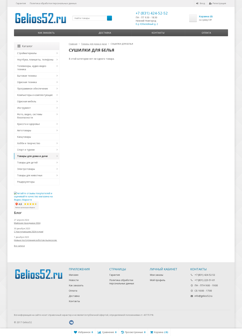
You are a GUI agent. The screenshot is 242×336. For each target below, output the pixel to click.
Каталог (27, 46)
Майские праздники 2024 (27, 223)
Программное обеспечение (32, 88)
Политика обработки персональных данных (53, 3)
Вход (202, 3)
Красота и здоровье (28, 124)
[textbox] (92, 18)
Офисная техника (27, 82)
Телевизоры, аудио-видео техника (31, 67)
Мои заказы (156, 274)
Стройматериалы (27, 53)
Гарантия (21, 3)
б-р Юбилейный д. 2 (147, 24)
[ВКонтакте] (71, 322)
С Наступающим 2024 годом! (28, 231)
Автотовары (24, 130)
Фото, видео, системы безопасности (29, 116)
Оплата (206, 32)
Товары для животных (29, 175)
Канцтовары (24, 136)
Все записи (19, 245)
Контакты (158, 32)
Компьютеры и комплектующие (35, 95)
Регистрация (219, 3)
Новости (74, 280)
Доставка (105, 32)
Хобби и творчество (28, 143)
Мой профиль (157, 280)
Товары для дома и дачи (32, 156)
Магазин (73, 274)
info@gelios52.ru (203, 295)
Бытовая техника (27, 75)
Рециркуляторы (26, 181)
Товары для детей (27, 162)
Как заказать (46, 32)
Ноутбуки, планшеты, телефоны (35, 59)
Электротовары (26, 168)
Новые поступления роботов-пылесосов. (35, 240)
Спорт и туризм (26, 149)
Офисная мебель (26, 101)
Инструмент (24, 107)
